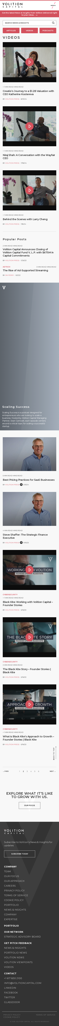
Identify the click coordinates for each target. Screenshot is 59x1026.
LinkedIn (10, 988)
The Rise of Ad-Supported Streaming (25, 270)
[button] (29, 13)
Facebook (11, 992)
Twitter (9, 997)
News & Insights (15, 909)
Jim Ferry (9, 275)
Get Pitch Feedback (18, 943)
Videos (9, 967)
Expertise (11, 919)
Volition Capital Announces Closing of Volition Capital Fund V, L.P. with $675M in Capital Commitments (28, 252)
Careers (10, 886)
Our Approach (14, 881)
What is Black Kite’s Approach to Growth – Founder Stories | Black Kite (28, 738)
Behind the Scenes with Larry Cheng (25, 219)
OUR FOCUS (29, 805)
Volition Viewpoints (18, 962)
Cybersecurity (10, 595)
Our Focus (11, 876)
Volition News (14, 957)
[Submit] (53, 23)
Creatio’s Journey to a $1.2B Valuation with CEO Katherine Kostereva (28, 93)
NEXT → (53, 771)
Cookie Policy (14, 900)
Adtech (6, 267)
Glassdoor (12, 1002)
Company (10, 914)
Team (7, 871)
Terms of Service (16, 895)
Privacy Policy (14, 890)
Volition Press (12, 99)
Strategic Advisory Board (22, 936)
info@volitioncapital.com (22, 983)
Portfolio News (15, 952)
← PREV (6, 771)
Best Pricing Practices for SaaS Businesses (28, 479)
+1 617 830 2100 (13, 978)
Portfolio (11, 905)
